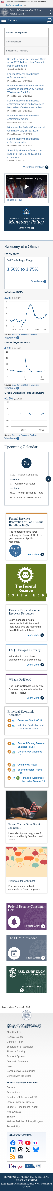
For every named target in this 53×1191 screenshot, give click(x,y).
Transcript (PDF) (14, 200)
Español (11, 1116)
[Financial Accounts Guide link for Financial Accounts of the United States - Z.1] (18, 778)
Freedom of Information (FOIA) (22, 1097)
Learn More (33, 554)
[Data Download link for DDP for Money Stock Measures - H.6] (10, 752)
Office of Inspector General (20, 1102)
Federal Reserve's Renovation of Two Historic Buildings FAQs (26, 521)
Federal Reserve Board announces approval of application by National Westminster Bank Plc (25, 89)
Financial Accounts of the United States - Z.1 (33, 779)
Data (9, 1066)
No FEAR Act (14, 1112)
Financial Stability (16, 1051)
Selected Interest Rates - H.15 (30, 771)
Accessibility (13, 1126)
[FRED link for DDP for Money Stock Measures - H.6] (14, 752)
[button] (4, 12)
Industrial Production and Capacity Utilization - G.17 (31, 727)
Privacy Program (34, 1121)
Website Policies (15, 1121)
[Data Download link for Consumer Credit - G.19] (10, 720)
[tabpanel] (26, 113)
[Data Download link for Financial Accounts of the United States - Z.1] (10, 778)
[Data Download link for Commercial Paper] (10, 765)
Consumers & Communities (21, 1071)
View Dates (33, 957)
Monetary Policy (15, 1042)
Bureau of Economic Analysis (24, 335)
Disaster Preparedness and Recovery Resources (25, 611)
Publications (13, 1092)
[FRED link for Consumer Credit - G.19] (14, 720)
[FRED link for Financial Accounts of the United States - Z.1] (14, 778)
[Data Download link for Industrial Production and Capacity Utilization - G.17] (10, 725)
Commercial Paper (27, 764)
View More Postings (33, 167)
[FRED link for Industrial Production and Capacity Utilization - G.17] (14, 725)
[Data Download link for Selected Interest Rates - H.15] (10, 770)
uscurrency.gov (31, 988)
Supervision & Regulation (20, 1046)
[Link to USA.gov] (16, 1166)
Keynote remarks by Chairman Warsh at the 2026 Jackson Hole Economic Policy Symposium (26, 62)
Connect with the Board (19, 1076)
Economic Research (17, 1061)
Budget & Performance (18, 1107)
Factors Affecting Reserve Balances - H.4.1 (31, 745)
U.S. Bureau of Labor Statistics (25, 385)
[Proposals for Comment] (26, 861)
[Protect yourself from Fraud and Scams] (26, 805)
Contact (11, 1087)
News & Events (15, 1037)
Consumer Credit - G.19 (30, 720)
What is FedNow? (20, 679)
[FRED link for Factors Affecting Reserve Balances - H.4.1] (14, 743)
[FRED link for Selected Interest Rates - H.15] (14, 770)
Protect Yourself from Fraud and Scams (24, 826)
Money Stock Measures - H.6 (30, 753)
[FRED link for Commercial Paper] (14, 765)
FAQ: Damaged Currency (25, 650)
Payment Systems (16, 1056)
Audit (34, 1107)
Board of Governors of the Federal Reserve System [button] (25, 12)
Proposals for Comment (21, 880)
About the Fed (14, 1032)
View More (37, 281)
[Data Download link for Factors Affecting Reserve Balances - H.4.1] (10, 743)
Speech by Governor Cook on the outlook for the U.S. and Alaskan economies (24, 154)
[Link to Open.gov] (34, 1166)
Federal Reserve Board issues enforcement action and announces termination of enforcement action (25, 104)
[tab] (26, 32)
